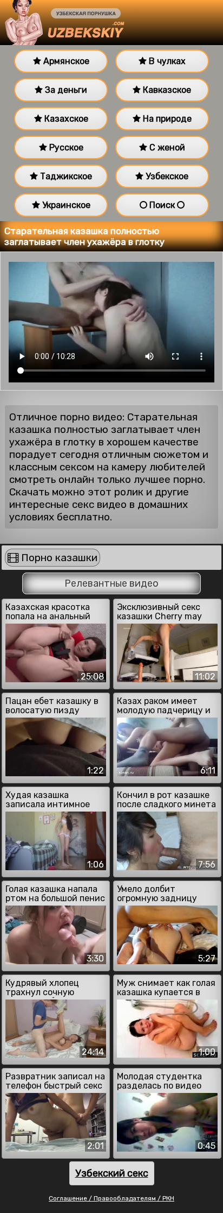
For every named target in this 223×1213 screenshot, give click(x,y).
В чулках (166, 61)
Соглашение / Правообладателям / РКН (111, 1198)
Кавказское (166, 90)
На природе (166, 119)
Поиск (162, 205)
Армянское (65, 61)
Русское (65, 147)
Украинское (65, 205)
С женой (166, 147)
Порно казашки (57, 557)
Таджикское (65, 176)
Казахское (65, 119)
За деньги (65, 90)
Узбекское (165, 176)
